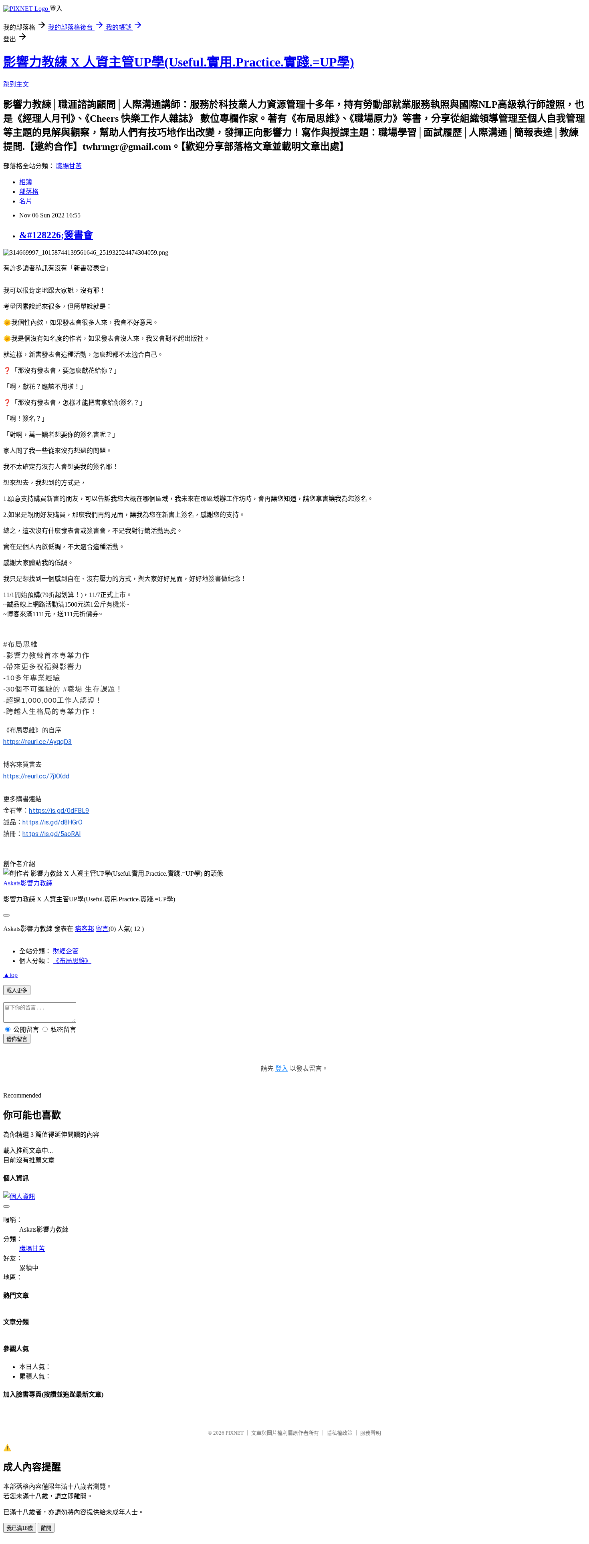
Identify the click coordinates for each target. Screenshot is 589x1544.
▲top (10, 974)
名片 (25, 201)
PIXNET (235, 1433)
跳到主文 (16, 84)
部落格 (28, 191)
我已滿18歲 (19, 1528)
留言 (102, 928)
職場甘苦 (69, 166)
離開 (46, 1528)
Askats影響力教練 (27, 883)
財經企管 (66, 951)
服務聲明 (370, 1433)
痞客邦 (84, 928)
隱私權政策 (340, 1433)
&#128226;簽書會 (56, 235)
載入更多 (16, 990)
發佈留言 (16, 1039)
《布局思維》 (72, 960)
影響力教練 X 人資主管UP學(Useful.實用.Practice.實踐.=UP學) (178, 62)
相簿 (25, 182)
